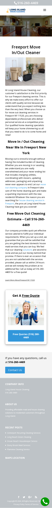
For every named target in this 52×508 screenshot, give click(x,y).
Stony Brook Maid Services (18, 445)
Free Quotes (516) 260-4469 (26, 336)
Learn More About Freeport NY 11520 (20, 280)
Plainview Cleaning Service (18, 449)
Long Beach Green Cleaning (19, 437)
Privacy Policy (19, 504)
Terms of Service (32, 504)
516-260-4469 (16, 362)
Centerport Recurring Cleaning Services (24, 433)
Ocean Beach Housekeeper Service (22, 441)
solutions (27, 249)
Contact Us (15, 370)
